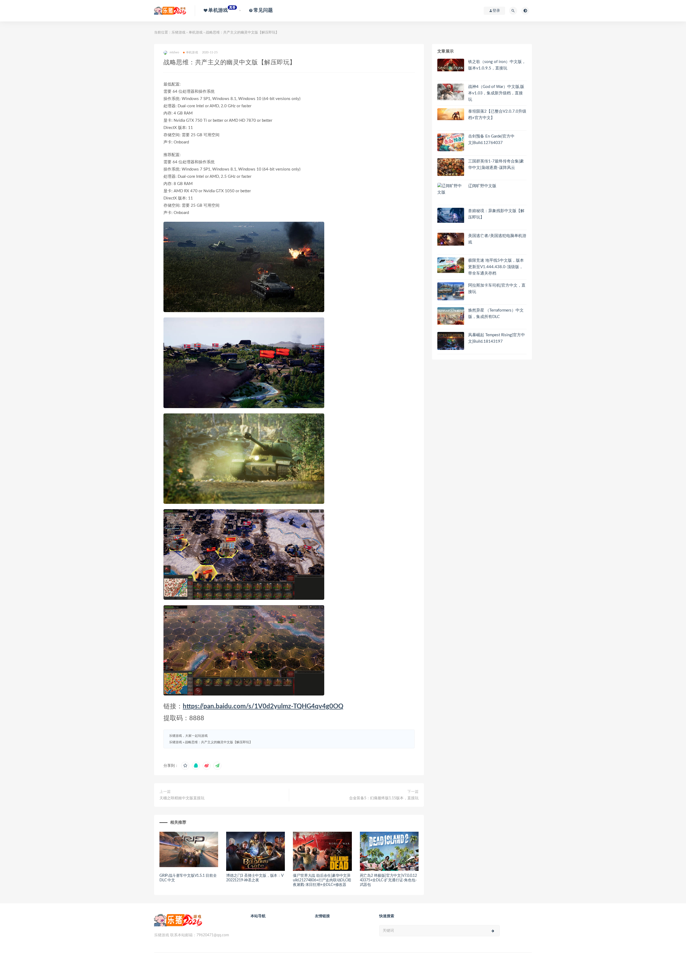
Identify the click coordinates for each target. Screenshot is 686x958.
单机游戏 (196, 32)
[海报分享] (217, 766)
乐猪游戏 (178, 32)
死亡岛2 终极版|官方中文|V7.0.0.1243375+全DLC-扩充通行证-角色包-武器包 (388, 880)
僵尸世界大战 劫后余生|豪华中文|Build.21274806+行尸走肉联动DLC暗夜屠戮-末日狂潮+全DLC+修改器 (322, 880)
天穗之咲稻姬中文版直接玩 (181, 798)
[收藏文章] (185, 766)
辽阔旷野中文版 (482, 186)
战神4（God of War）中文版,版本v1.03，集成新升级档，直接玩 (496, 93)
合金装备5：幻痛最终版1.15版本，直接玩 (384, 798)
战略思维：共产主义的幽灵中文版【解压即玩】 (218, 742)
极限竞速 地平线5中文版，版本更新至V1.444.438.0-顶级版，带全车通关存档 (496, 266)
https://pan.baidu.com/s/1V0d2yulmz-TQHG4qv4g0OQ (263, 706)
